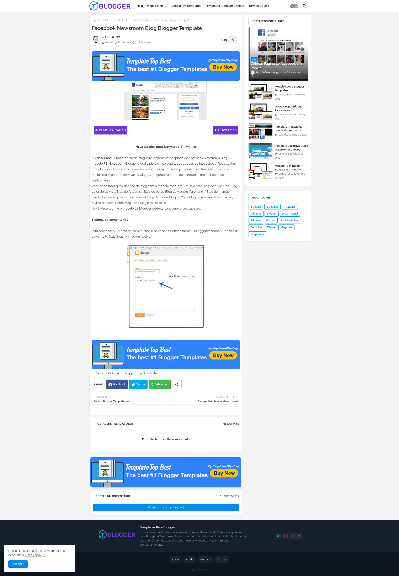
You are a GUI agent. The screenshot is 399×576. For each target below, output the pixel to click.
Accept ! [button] (18, 564)
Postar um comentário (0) (166, 507)
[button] (294, 6)
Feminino (256, 227)
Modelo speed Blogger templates (289, 88)
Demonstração (112, 130)
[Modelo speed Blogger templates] (260, 91)
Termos (222, 559)
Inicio (139, 5)
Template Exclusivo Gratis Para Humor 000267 (291, 147)
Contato (205, 559)
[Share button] (177, 384)
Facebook (119, 384)
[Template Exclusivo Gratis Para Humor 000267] (260, 151)
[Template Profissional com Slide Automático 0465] (260, 131)
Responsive (258, 234)
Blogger (129, 373)
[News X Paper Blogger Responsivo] (260, 111)
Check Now (33, 555)
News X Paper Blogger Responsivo (289, 108)
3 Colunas (290, 206)
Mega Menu (155, 5)
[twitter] (278, 536)
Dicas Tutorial (290, 213)
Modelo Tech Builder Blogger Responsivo (288, 167)
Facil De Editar (120, 20)
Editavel (256, 220)
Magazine (286, 227)
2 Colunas (112, 373)
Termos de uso (259, 5)
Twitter (140, 384)
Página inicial (100, 20)
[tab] (139, 6)
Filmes (271, 227)
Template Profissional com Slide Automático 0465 (289, 130)
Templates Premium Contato (224, 5)
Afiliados (256, 213)
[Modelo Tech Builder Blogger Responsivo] (260, 171)
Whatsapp (161, 384)
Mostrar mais (231, 423)
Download (227, 130)
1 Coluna (256, 206)
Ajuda (189, 559)
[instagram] (292, 536)
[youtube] (285, 536)
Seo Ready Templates (186, 5)
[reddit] (299, 536)
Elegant (270, 220)
